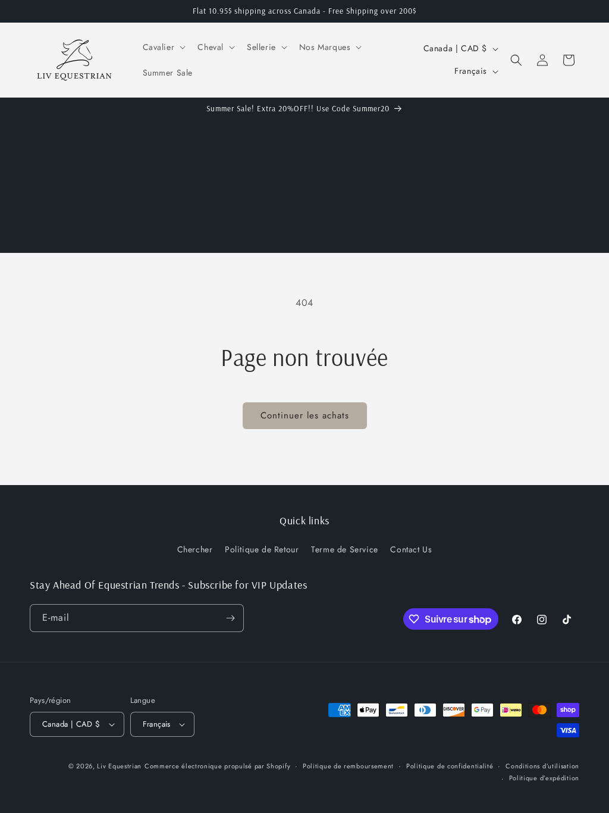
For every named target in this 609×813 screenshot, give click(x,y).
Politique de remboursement (348, 766)
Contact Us (411, 549)
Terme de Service (344, 549)
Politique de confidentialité (450, 766)
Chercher (195, 549)
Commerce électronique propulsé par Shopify (217, 766)
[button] (163, 47)
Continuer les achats (304, 415)
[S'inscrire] (230, 618)
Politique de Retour (262, 549)
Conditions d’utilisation (542, 766)
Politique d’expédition (544, 778)
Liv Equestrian (119, 766)
